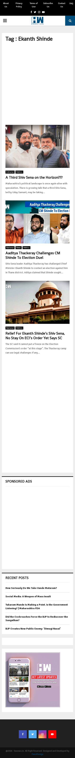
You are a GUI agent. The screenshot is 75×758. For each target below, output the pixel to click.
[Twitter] (33, 734)
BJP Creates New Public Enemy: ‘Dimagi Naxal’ (33, 628)
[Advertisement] (37, 83)
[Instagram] (42, 734)
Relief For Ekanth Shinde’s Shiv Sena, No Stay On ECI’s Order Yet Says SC (35, 335)
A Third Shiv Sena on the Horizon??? (34, 177)
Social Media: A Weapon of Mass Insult (28, 596)
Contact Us (61, 5)
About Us (6, 5)
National (10, 248)
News (18, 248)
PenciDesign (37, 754)
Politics (19, 172)
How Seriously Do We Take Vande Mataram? (31, 588)
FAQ (71, 3)
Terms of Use (34, 5)
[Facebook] (23, 734)
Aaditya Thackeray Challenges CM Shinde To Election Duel (32, 255)
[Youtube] (52, 734)
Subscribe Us (48, 5)
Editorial (10, 172)
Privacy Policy (19, 5)
